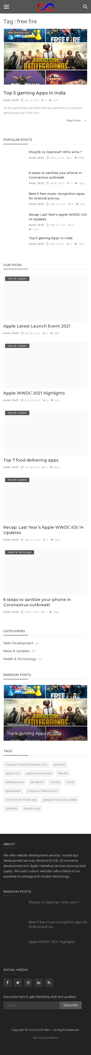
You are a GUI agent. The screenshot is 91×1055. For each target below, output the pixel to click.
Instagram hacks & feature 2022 (26, 764)
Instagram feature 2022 (42, 791)
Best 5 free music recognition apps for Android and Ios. (57, 196)
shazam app (32, 808)
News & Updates (16, 651)
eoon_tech (11, 100)
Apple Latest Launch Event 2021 (36, 326)
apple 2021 (13, 773)
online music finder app (21, 799)
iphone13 (11, 808)
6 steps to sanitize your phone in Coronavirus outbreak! (55, 175)
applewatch (13, 791)
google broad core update (60, 799)
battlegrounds (15, 782)
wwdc (70, 782)
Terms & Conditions (45, 1037)
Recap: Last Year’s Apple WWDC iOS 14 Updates (58, 217)
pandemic (37, 782)
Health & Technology (19, 659)
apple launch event (39, 773)
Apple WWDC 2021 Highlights (34, 393)
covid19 (55, 782)
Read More (73, 120)
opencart (59, 764)
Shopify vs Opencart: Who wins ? (55, 152)
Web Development (18, 643)
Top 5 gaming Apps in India (34, 93)
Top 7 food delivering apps (30, 460)
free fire (63, 773)
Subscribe (70, 1005)
